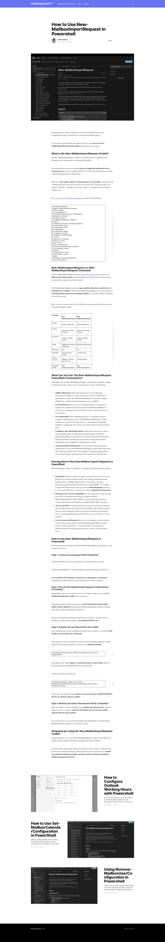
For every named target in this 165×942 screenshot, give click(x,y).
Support (86, 4)
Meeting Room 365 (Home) (66, 4)
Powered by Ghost (129, 928)
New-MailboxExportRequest (88, 274)
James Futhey (62, 39)
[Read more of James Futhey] (54, 40)
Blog (79, 4)
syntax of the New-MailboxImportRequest (69, 198)
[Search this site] (133, 3)
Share (110, 40)
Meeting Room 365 (36, 928)
